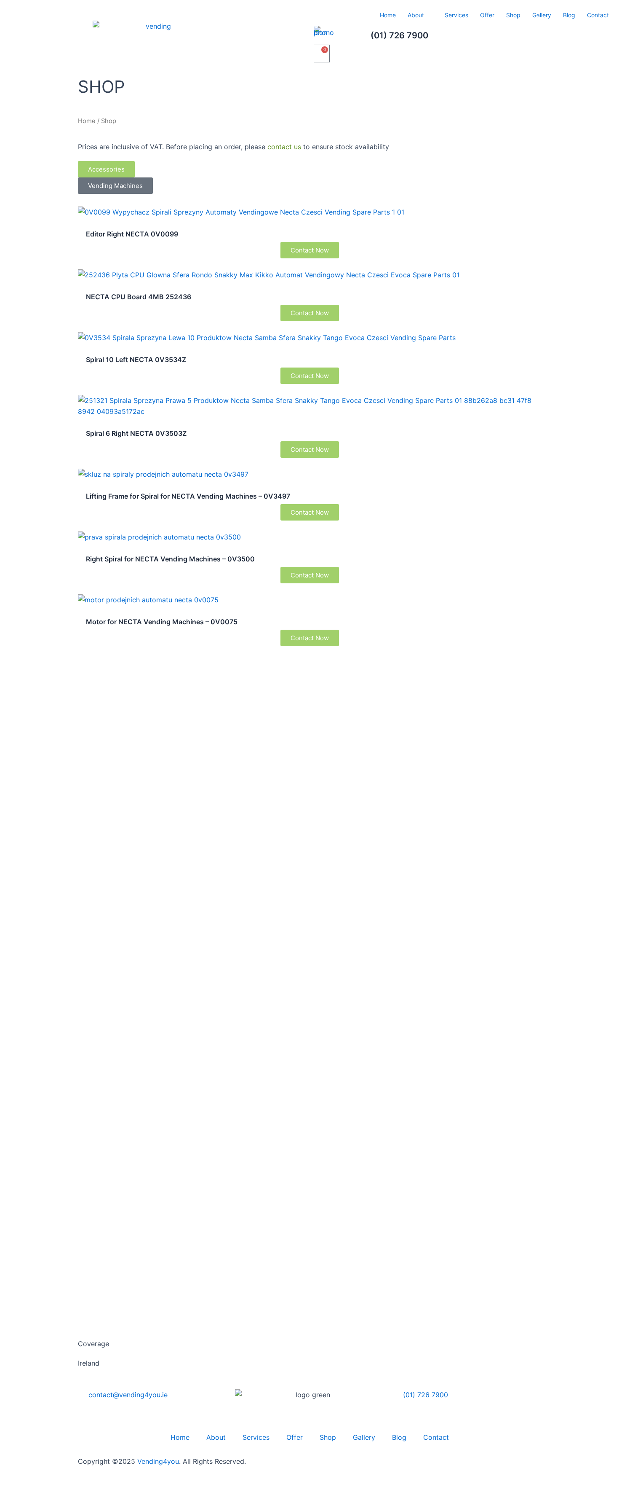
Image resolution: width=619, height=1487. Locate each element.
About (416, 15)
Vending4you (158, 1461)
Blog (569, 15)
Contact (598, 15)
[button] (106, 169)
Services (456, 15)
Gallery (541, 15)
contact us (284, 146)
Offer (487, 15)
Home (388, 15)
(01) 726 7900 (399, 35)
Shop (513, 15)
